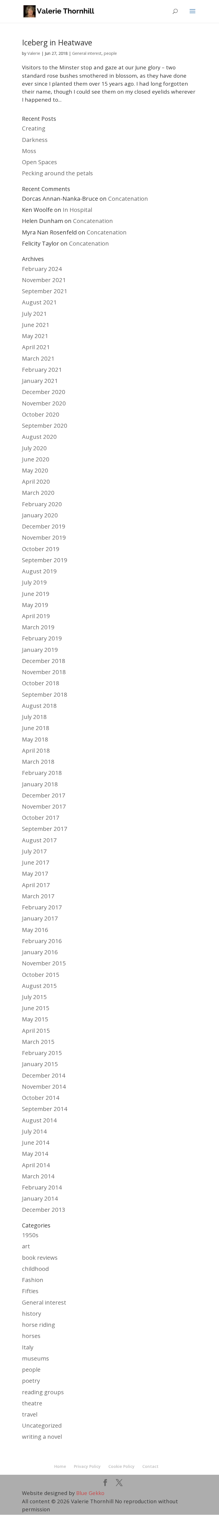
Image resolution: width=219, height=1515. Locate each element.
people (110, 53)
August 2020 (39, 437)
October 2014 (40, 1098)
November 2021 (44, 280)
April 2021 (36, 347)
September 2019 (44, 560)
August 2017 (39, 840)
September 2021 (44, 291)
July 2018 (34, 717)
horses (31, 1336)
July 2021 (34, 314)
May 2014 (35, 1154)
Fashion (32, 1280)
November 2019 (44, 537)
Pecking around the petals (57, 173)
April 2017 (36, 885)
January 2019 (40, 650)
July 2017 (34, 851)
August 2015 (39, 986)
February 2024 (42, 269)
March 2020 (38, 493)
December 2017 (43, 795)
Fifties (30, 1291)
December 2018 (43, 661)
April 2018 (36, 750)
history (31, 1313)
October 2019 (40, 549)
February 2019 (42, 638)
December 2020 (43, 392)
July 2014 (34, 1131)
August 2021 (39, 302)
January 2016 (40, 952)
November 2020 (44, 403)
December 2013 (43, 1209)
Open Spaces (39, 162)
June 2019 (35, 594)
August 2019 (39, 571)
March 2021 (38, 358)
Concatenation (128, 198)
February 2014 (42, 1187)
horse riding (38, 1325)
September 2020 (44, 425)
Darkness (35, 140)
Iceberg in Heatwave (57, 42)
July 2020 (34, 448)
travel (29, 1414)
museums (35, 1358)
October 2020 (40, 414)
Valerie (33, 53)
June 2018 (35, 728)
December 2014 (43, 1075)
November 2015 (44, 963)
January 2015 (40, 1064)
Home (60, 1466)
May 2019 (35, 605)
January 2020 (40, 515)
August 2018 (39, 706)
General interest (87, 53)
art (26, 1246)
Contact (150, 1466)
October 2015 (40, 974)
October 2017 (40, 817)
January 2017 (40, 918)
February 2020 (42, 504)
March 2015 (38, 1042)
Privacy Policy (87, 1466)
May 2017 (35, 873)
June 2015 (35, 1008)
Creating (33, 128)
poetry (31, 1381)
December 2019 (43, 526)
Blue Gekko (90, 1492)
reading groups (43, 1392)
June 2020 (35, 459)
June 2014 (35, 1142)
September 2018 (44, 694)
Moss (29, 151)
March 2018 (38, 761)
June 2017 (35, 862)
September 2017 (44, 829)
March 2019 (38, 627)
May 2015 (35, 1019)
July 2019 (34, 582)
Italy (27, 1347)
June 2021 (35, 325)
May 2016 (35, 930)
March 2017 (38, 896)
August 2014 (39, 1120)
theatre (32, 1403)
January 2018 (40, 784)
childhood (35, 1269)
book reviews (40, 1257)
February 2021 (42, 369)
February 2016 (42, 941)
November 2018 (44, 672)
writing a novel (42, 1436)
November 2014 (44, 1086)
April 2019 (36, 616)
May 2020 (35, 470)
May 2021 (35, 336)
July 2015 (34, 997)
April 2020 (36, 481)
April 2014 (36, 1165)
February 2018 (42, 773)
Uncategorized (42, 1425)
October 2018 (40, 683)
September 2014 (44, 1109)
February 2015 (42, 1053)
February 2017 (42, 907)
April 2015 (36, 1030)
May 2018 (35, 739)
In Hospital (77, 210)
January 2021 (40, 381)
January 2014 (40, 1198)
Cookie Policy (121, 1466)
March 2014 (38, 1176)
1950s (30, 1235)
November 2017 (44, 806)
